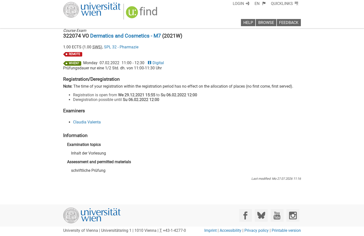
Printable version (286, 230)
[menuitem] (260, 3)
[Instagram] (292, 215)
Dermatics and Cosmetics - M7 (125, 36)
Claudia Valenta (87, 122)
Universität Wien (80, 4)
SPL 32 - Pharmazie (121, 47)
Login (238, 3)
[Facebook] (245, 215)
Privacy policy (256, 230)
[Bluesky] (261, 215)
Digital (158, 62)
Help (248, 22)
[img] (142, 14)
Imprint (210, 230)
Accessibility (230, 230)
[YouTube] (277, 215)
